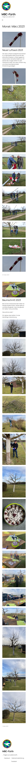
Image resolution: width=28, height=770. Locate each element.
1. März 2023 (5, 726)
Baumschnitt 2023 (11, 300)
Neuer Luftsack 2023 (12, 50)
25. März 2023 (5, 275)
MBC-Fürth (9, 14)
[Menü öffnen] (2, 20)
